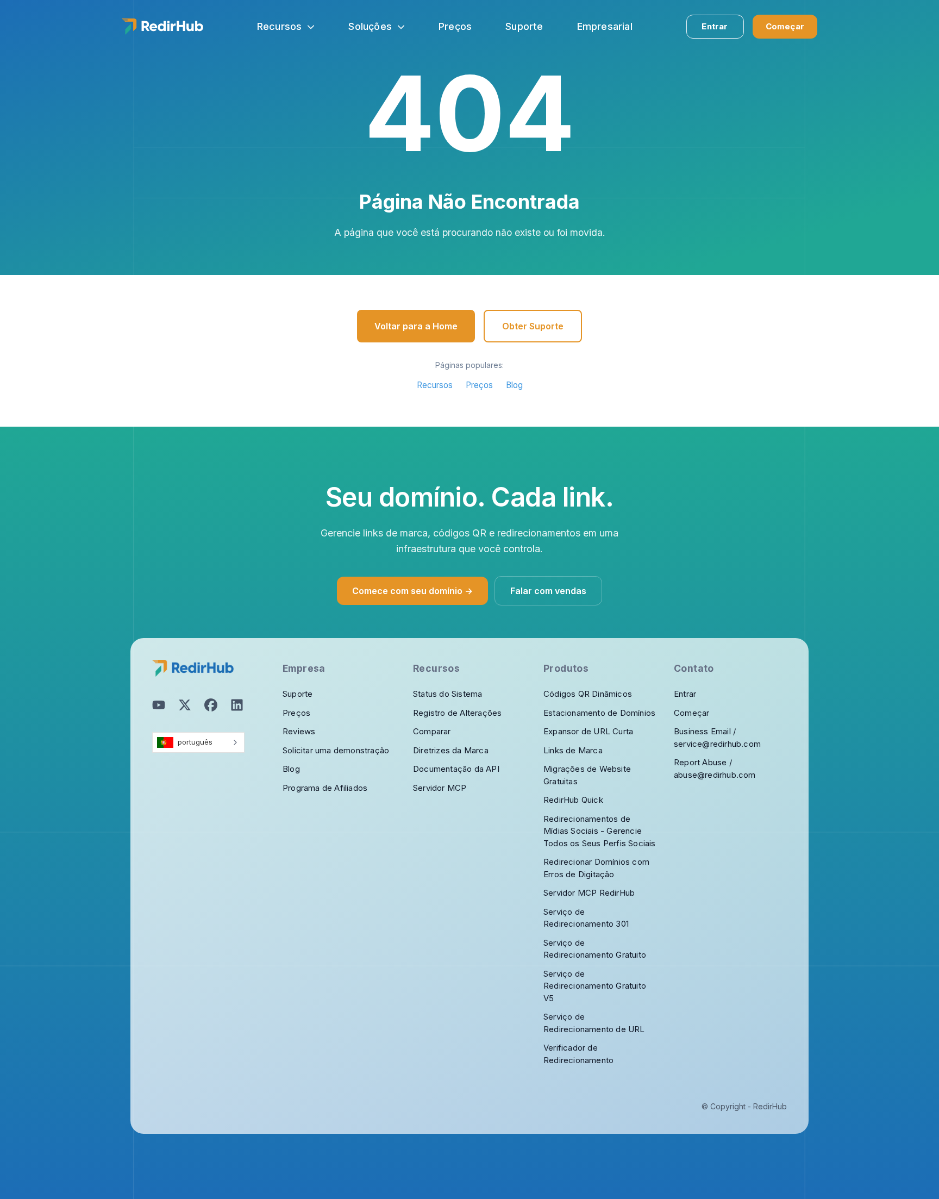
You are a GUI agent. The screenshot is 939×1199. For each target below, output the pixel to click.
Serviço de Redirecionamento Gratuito (594, 949)
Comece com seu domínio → (412, 590)
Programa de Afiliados (325, 788)
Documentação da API (456, 769)
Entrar (715, 26)
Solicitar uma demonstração (336, 750)
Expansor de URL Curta (588, 731)
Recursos (279, 26)
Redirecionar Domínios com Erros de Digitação (596, 868)
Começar (785, 26)
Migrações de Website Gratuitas (587, 775)
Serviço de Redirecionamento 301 (586, 918)
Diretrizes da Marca (451, 750)
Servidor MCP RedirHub (589, 893)
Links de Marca (573, 750)
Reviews (299, 731)
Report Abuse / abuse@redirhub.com (715, 768)
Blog (514, 385)
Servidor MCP (439, 788)
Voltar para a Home (416, 326)
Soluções (370, 26)
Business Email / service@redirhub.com (717, 737)
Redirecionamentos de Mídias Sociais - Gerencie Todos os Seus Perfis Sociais (599, 831)
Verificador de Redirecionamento (578, 1053)
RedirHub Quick (573, 800)
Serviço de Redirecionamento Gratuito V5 (594, 986)
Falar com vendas (548, 590)
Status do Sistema (447, 694)
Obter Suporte (533, 326)
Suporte (297, 694)
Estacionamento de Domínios (599, 713)
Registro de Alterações (457, 713)
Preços (479, 385)
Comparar (432, 731)
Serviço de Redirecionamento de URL (594, 1022)
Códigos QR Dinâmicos (587, 694)
